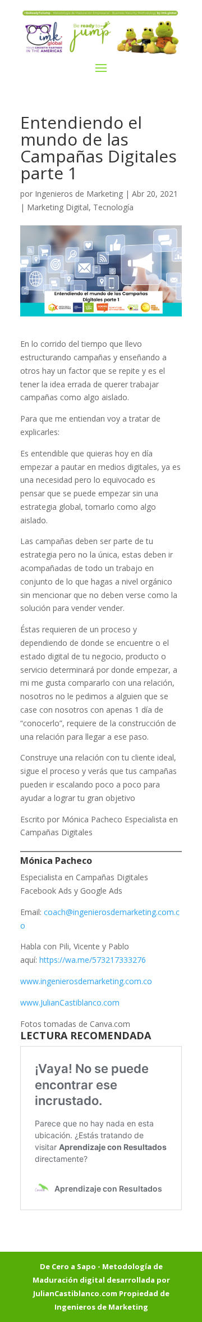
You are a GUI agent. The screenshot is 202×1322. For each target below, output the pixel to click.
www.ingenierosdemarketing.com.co (86, 981)
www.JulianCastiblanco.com (70, 1002)
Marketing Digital (58, 207)
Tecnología (113, 207)
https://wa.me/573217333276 (92, 959)
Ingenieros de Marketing (79, 193)
